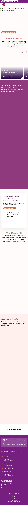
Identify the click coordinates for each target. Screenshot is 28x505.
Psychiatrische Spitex (7, 483)
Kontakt (3, 485)
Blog (2, 487)
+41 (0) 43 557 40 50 (8, 460)
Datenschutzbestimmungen (14, 501)
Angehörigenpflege (6, 481)
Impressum (14, 500)
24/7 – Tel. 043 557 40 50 (11, 1)
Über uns (3, 484)
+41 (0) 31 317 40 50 (8, 475)
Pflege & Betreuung (6, 480)
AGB (14, 498)
